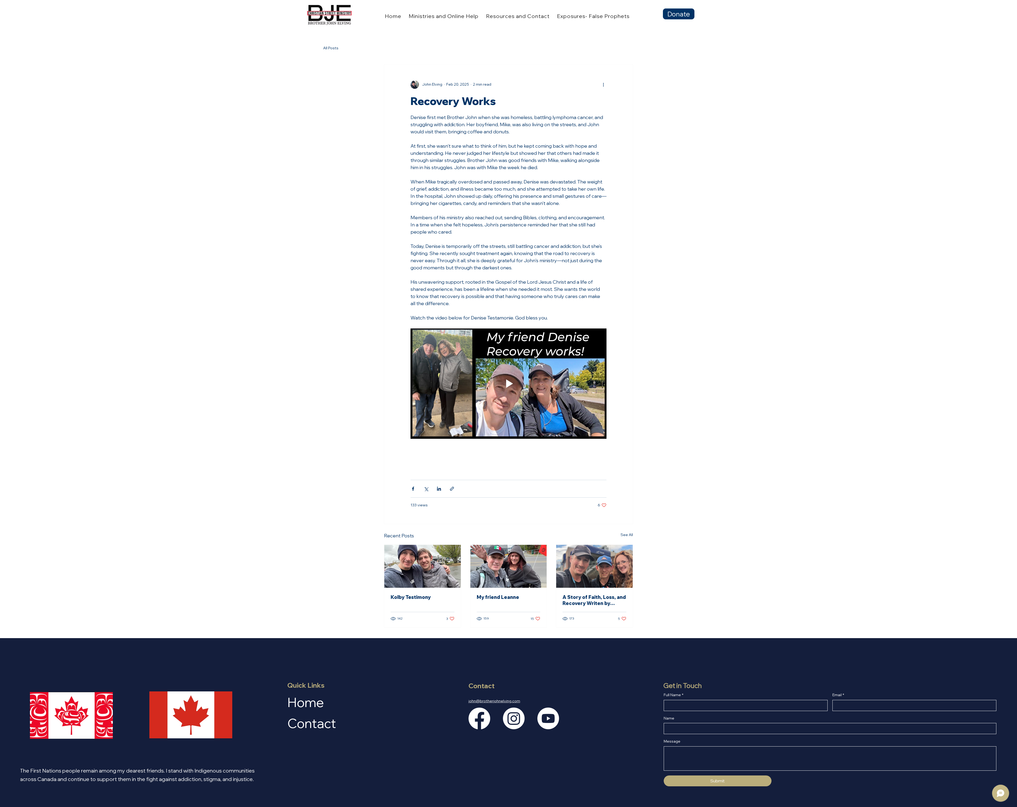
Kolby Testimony (411, 597)
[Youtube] (548, 718)
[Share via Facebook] (413, 488)
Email (838, 694)
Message (672, 741)
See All (627, 534)
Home (305, 702)
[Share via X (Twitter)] (426, 488)
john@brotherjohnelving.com (494, 701)
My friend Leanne (498, 597)
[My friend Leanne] (508, 566)
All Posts (330, 48)
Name (669, 718)
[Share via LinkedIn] (438, 488)
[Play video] (508, 383)
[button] (443, 16)
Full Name (673, 694)
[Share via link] (451, 488)
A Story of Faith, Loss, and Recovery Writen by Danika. (594, 600)
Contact (311, 723)
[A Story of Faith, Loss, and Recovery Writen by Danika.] (594, 566)
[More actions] (603, 84)
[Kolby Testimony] (422, 566)
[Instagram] (514, 718)
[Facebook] (479, 718)
